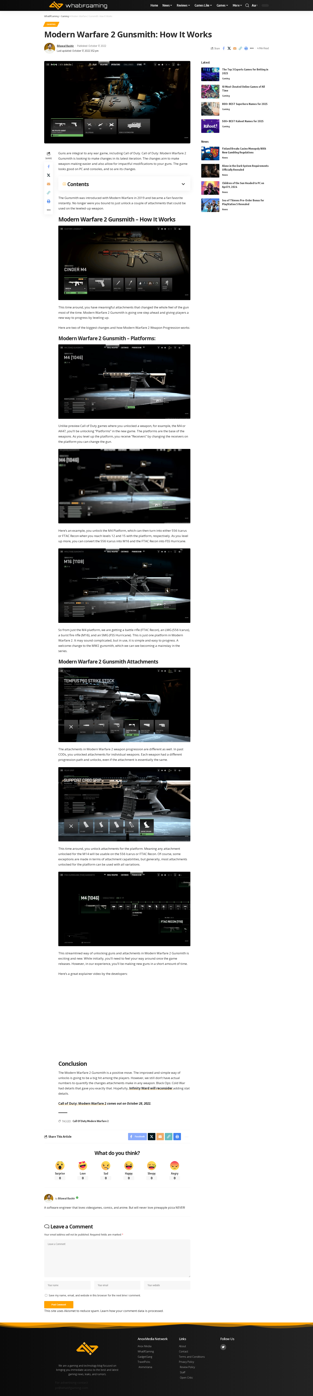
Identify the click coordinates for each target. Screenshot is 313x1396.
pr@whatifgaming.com (71, 1388)
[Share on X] (229, 48)
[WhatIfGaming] (78, 5)
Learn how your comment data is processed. (132, 1311)
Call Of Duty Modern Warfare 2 (91, 1121)
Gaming (51, 24)
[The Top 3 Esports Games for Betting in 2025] (210, 74)
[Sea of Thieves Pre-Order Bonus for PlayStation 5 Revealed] (210, 205)
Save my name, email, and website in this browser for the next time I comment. (95, 1295)
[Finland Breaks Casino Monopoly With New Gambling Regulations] (210, 153)
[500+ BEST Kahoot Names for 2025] (210, 126)
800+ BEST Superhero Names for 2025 (245, 103)
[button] (247, 5)
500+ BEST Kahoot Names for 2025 (243, 121)
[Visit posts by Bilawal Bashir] (48, 1198)
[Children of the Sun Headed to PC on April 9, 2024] (210, 188)
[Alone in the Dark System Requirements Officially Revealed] (210, 171)
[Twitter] (223, 1347)
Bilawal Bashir (65, 45)
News (225, 157)
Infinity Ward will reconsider (151, 1088)
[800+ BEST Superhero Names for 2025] (210, 109)
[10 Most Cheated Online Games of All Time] (210, 91)
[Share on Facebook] (223, 48)
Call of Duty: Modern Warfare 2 (82, 1103)
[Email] (234, 48)
